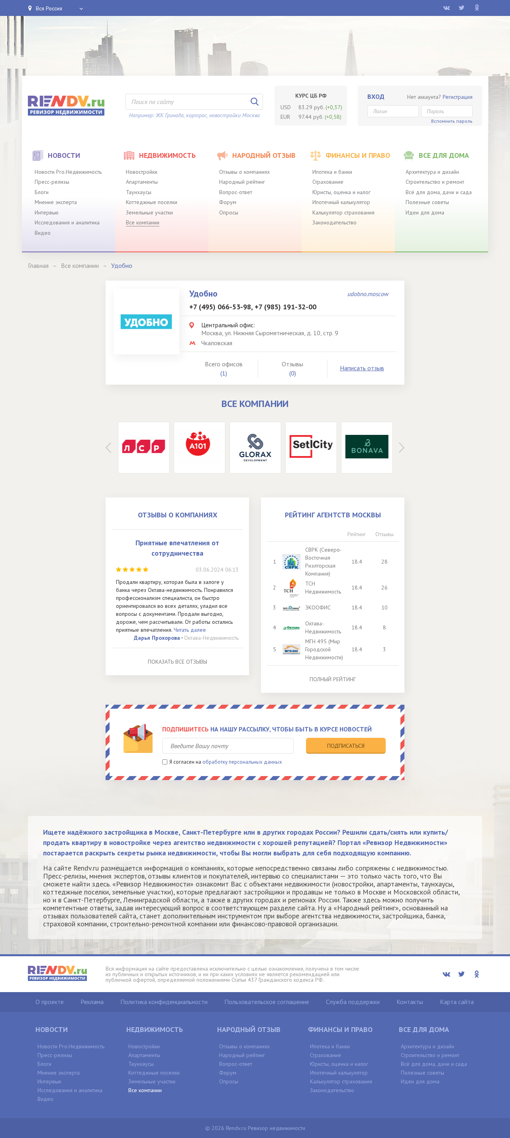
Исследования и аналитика (67, 222)
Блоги (42, 192)
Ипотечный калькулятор (341, 202)
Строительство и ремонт (435, 181)
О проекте (49, 1002)
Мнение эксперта (56, 202)
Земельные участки (149, 212)
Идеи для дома (425, 212)
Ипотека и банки (332, 171)
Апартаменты (142, 181)
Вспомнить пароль (452, 121)
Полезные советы (427, 202)
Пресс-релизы (52, 181)
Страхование (327, 181)
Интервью (47, 212)
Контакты (409, 1002)
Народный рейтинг (242, 181)
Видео (43, 232)
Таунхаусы (138, 192)
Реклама (92, 1002)
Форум (227, 202)
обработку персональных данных (242, 762)
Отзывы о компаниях (244, 171)
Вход (375, 96)
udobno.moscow (367, 294)
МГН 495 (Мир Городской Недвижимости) (324, 649)
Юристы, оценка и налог (341, 192)
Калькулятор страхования (343, 212)
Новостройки (141, 171)
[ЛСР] (143, 448)
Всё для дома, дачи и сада (439, 192)
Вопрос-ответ (235, 192)
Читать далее (190, 629)
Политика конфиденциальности (164, 1002)
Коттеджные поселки (151, 202)
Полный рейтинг (333, 679)
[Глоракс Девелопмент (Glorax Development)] (255, 448)
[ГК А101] (199, 448)
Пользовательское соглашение (266, 1002)
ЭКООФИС (318, 607)
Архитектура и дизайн (432, 171)
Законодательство (334, 222)
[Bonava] (366, 448)
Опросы (228, 212)
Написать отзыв (362, 368)
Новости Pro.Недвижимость (68, 171)
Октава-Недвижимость (211, 637)
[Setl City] (311, 448)
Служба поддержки (353, 1002)
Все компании (142, 222)
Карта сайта (457, 1002)
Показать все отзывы (177, 661)
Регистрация (458, 96)
